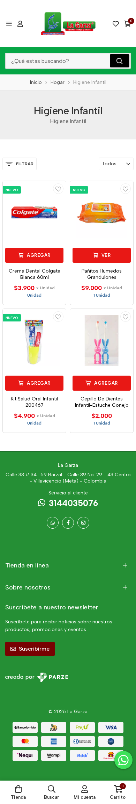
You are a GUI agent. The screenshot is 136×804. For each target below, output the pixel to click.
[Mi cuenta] (20, 24)
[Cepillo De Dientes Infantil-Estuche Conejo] (101, 340)
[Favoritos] (116, 24)
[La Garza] (68, 23)
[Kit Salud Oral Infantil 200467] (34, 340)
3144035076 (73, 503)
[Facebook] (68, 523)
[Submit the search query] (119, 60)
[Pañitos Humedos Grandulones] (101, 212)
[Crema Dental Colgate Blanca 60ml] (34, 212)
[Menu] (9, 24)
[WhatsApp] (53, 523)
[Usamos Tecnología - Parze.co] (36, 677)
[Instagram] (83, 523)
